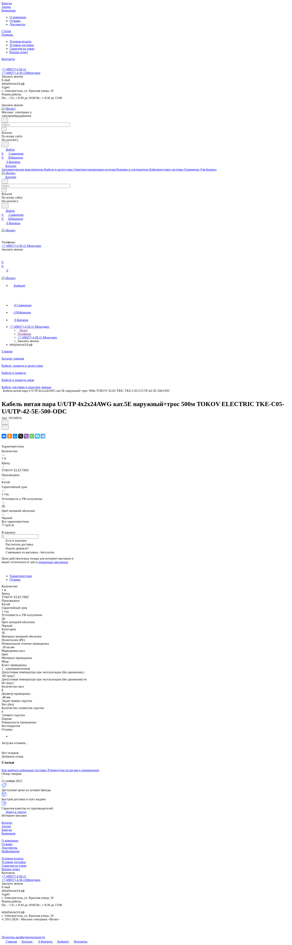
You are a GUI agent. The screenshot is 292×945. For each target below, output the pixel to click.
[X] (20, 436)
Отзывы (15, 20)
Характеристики (21, 576)
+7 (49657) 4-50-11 (14, 69)
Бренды (7, 829)
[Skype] (37, 436)
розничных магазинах (53, 562)
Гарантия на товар (22, 48)
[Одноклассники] (9, 436)
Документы (17, 24)
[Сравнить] (5, 427)
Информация (10, 851)
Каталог (7, 822)
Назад (23, 330)
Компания (8, 833)
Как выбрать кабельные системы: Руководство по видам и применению (50, 770)
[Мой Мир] (15, 436)
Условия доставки (22, 45)
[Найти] (5, 144)
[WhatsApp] (31, 436)
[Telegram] (43, 436)
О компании (18, 17)
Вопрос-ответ (19, 52)
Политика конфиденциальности (23, 937)
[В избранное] (5, 422)
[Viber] (26, 436)
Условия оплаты (20, 41)
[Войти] (3, 258)
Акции (6, 826)
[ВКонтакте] (4, 436)
